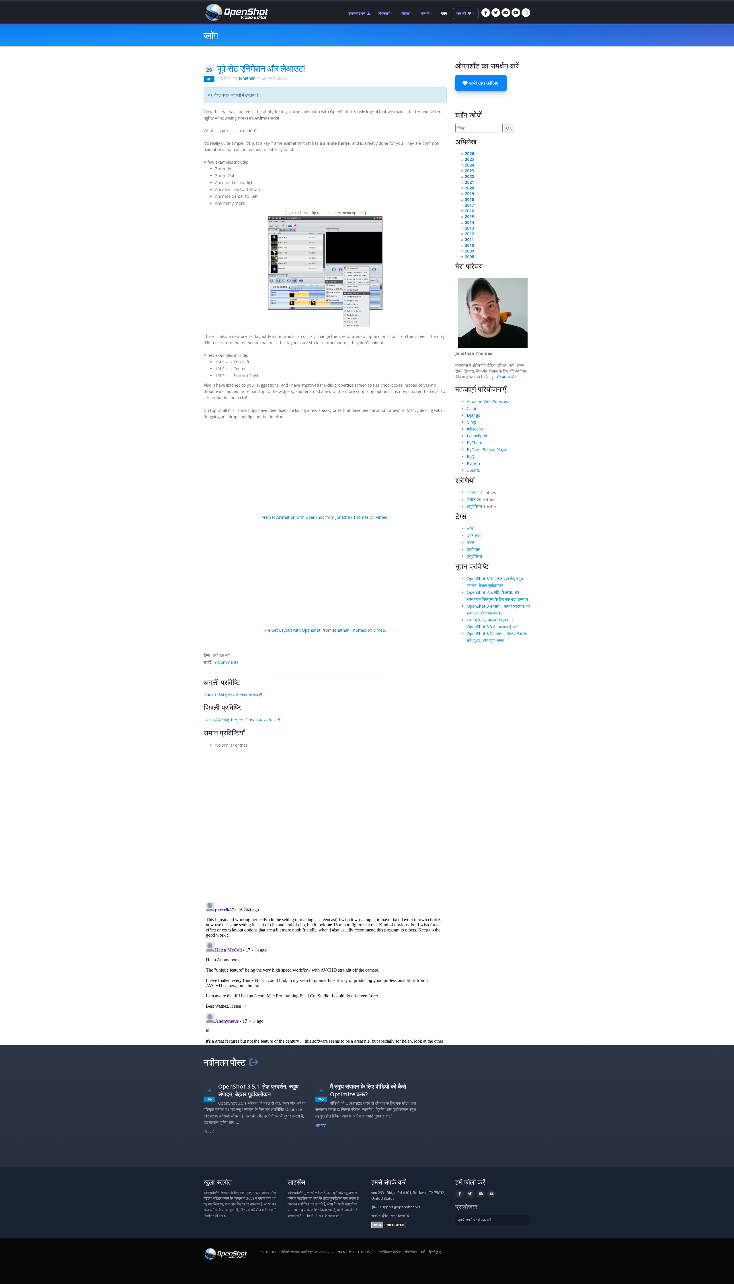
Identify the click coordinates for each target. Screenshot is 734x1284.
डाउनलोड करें (357, 13)
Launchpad (477, 436)
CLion (472, 408)
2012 (469, 233)
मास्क (471, 542)
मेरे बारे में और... (508, 376)
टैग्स (460, 516)
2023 (469, 170)
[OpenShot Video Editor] (236, 12)
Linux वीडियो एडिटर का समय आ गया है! (233, 694)
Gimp (472, 422)
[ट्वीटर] (495, 12)
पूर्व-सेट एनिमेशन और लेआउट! (261, 68)
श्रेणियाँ (465, 480)
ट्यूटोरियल (474, 506)
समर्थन (425, 13)
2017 (469, 205)
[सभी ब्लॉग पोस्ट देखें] (253, 1062)
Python (473, 463)
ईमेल (385, 1215)
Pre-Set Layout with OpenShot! (292, 630)
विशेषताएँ (383, 13)
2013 (469, 228)
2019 (469, 193)
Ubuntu (473, 470)
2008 (469, 256)
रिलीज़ (471, 499)
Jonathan (247, 78)
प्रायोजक (466, 1206)
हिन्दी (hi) (435, 1252)
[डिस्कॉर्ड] (505, 12)
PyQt (471, 456)
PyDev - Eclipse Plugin (487, 449)
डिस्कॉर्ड (403, 1215)
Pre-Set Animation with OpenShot (292, 517)
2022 (469, 176)
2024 (469, 165)
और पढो (209, 1132)
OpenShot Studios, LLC (357, 1252)
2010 (469, 245)
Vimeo (382, 517)
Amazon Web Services (487, 401)
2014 (469, 222)
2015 (469, 216)
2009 (469, 251)
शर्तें (423, 1252)
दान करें (461, 13)
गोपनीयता (411, 1252)
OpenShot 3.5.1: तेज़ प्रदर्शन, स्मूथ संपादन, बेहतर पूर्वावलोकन (258, 1090)
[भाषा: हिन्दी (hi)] (526, 12)
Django (474, 415)
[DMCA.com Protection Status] (388, 1224)
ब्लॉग (444, 13)
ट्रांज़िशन (473, 549)
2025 (469, 159)
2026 (469, 153)
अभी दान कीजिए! (483, 83)
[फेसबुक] (485, 12)
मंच (393, 1215)
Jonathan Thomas (352, 517)
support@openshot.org (400, 1207)
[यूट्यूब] (516, 12)
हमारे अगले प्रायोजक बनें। (475, 1220)
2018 (469, 199)
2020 (469, 188)
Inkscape (475, 429)
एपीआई (405, 13)
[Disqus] (325, 823)
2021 (469, 182)
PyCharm (475, 442)
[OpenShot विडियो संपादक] (225, 1253)
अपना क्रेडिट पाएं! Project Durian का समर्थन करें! (242, 720)
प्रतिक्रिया (474, 535)
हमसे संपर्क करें (388, 1182)
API (470, 528)
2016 (469, 211)
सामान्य (472, 492)
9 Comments (226, 662)
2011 (469, 239)
